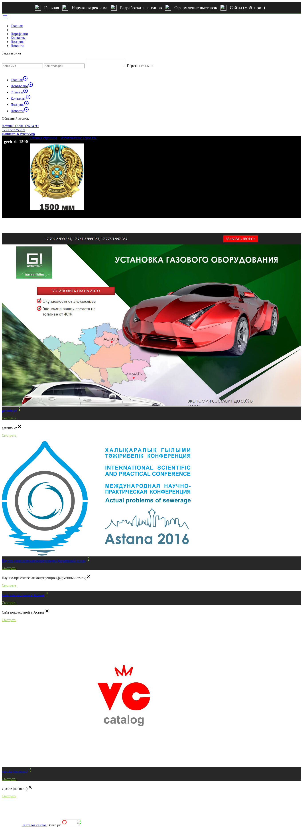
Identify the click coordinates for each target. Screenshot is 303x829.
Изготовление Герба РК (78, 138)
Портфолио (19, 34)
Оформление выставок (195, 7)
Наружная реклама (89, 7)
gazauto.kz (9, 411)
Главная (51, 7)
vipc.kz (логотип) (15, 771)
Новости (17, 46)
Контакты (18, 38)
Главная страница (43, 138)
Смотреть (9, 418)
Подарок (17, 42)
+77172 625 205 (13, 130)
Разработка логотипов (141, 7)
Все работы (15, 226)
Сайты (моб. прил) (247, 7)
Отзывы (19, 92)
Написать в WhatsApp (18, 134)
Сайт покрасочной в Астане (23, 595)
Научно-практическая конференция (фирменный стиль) (44, 560)
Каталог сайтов (35, 825)
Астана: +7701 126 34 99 (20, 126)
